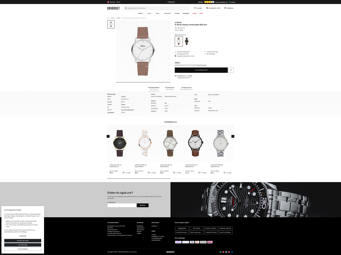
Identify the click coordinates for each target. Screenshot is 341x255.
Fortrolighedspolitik (156, 238)
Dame (157, 13)
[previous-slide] (108, 136)
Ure (108, 18)
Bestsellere (186, 13)
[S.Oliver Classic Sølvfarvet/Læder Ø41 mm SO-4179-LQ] (196, 143)
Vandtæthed (110, 112)
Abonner (142, 205)
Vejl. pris (109, 101)
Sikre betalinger (210, 54)
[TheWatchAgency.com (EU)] (232, 252)
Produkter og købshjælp (211, 228)
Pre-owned (167, 13)
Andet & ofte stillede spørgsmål (226, 232)
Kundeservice (182, 228)
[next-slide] (232, 136)
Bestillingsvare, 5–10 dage (184, 76)
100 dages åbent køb (183, 54)
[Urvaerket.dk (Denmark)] (223, 252)
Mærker (140, 13)
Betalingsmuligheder (225, 228)
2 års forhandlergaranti (183, 51)
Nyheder (177, 13)
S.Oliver (123, 96)
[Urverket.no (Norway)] (229, 252)
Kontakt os (154, 226)
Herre (149, 13)
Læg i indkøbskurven (201, 70)
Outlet (201, 13)
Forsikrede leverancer (182, 232)
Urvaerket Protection (211, 232)
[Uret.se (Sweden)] (221, 252)
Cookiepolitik (22, 236)
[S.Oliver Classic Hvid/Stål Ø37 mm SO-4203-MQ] (221, 143)
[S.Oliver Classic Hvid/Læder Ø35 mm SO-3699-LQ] (145, 143)
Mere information (202, 65)
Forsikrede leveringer (212, 51)
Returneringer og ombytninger (197, 232)
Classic (118, 18)
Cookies (153, 234)
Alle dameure (140, 228)
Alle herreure (140, 229)
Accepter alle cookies (23, 240)
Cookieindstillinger (23, 249)
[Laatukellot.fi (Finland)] (226, 252)
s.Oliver (113, 18)
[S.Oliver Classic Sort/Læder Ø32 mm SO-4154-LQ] (120, 143)
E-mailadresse (111, 202)
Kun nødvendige (22, 244)
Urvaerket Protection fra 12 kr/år (185, 56)
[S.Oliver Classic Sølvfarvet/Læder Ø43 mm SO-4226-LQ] (170, 143)
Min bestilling (196, 228)
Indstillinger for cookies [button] (157, 236)
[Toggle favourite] (231, 70)
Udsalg (194, 13)
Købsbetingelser (156, 240)
